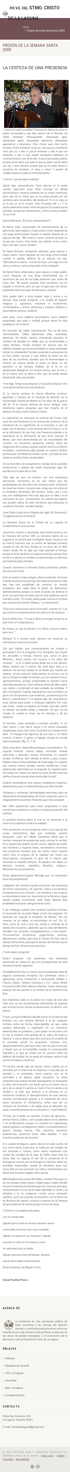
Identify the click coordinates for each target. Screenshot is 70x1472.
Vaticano (10, 1358)
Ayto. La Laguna (14, 1387)
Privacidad (8, 1459)
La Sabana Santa (14, 1395)
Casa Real (10, 1380)
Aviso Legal (47, 1456)
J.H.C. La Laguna (14, 1373)
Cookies (61, 1456)
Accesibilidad (22, 1459)
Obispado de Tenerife (17, 1365)
